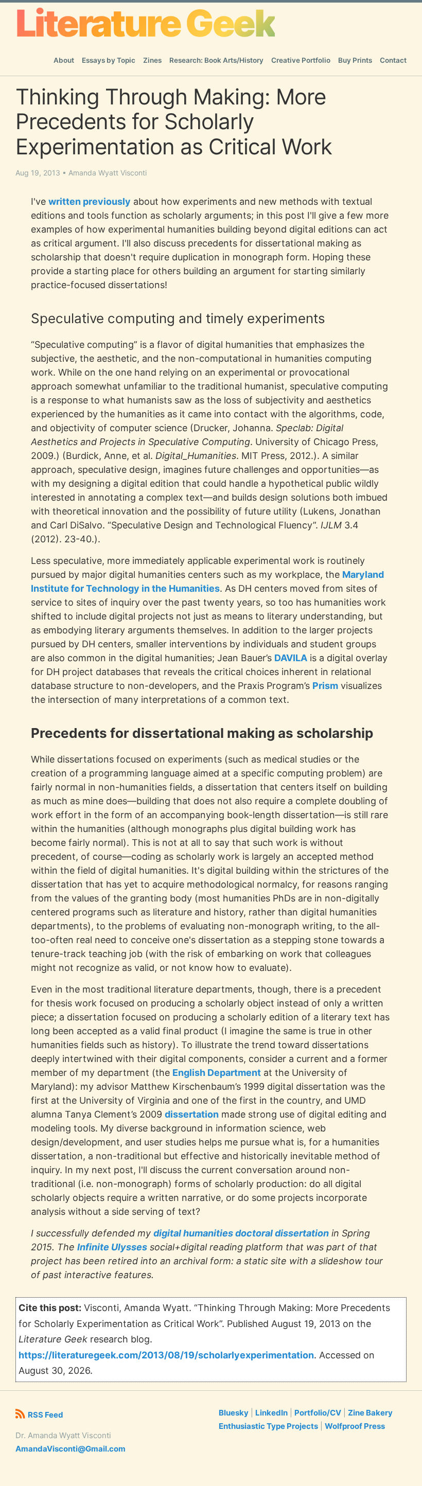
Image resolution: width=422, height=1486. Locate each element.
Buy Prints (355, 60)
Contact (393, 60)
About (64, 60)
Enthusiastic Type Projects (268, 1426)
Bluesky (234, 1413)
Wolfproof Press (355, 1426)
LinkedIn (271, 1413)
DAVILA (290, 657)
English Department (216, 1072)
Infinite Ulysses (112, 1247)
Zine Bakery (370, 1413)
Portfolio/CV (317, 1413)
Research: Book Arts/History (216, 60)
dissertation (192, 1114)
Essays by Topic (108, 60)
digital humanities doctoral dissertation (241, 1233)
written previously (89, 201)
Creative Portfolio (300, 60)
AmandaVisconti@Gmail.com (70, 1449)
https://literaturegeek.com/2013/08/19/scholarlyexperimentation (166, 1355)
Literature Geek (145, 23)
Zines (152, 60)
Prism (325, 685)
